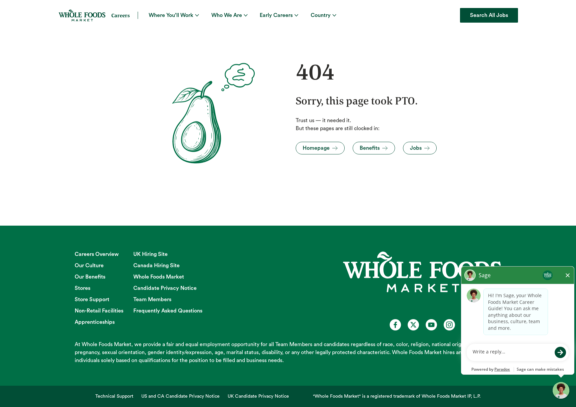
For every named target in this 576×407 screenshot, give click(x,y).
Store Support (92, 299)
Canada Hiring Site (156, 265)
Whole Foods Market (158, 277)
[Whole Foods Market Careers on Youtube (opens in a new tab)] (431, 324)
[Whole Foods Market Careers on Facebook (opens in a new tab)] (395, 324)
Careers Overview (97, 254)
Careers (120, 15)
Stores (82, 288)
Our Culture (89, 265)
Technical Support (114, 396)
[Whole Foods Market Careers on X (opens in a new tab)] (413, 324)
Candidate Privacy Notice (165, 288)
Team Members (152, 299)
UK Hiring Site (150, 254)
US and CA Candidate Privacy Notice (180, 396)
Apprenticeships (95, 322)
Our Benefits (90, 277)
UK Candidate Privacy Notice (258, 396)
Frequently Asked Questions (167, 310)
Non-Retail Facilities (99, 310)
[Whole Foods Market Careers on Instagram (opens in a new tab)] (449, 324)
